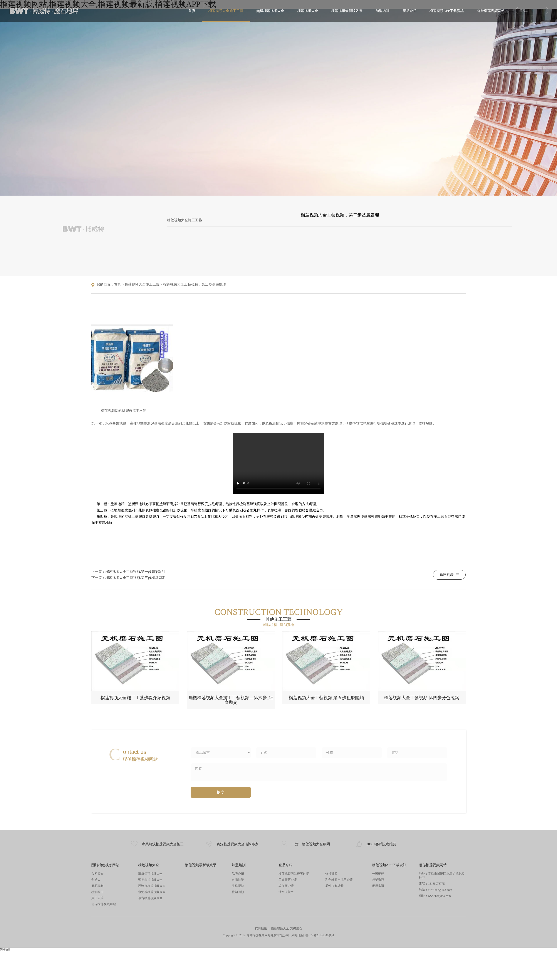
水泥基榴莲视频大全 (152, 892)
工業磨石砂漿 (287, 879)
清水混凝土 (286, 892)
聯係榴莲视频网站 (103, 904)
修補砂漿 (331, 873)
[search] (542, 11)
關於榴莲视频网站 (491, 11)
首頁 (191, 11)
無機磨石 (296, 928)
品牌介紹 (238, 873)
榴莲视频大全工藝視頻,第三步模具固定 (135, 578)
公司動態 (378, 873)
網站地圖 (298, 935)
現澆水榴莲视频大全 (152, 886)
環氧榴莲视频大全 (150, 873)
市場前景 (238, 879)
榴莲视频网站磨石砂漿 (293, 873)
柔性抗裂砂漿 (334, 886)
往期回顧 (238, 892)
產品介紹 (409, 11)
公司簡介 (97, 873)
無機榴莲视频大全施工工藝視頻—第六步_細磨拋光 (230, 700)
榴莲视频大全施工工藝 (225, 11)
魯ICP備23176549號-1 (319, 935)
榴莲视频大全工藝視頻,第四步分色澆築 (421, 697)
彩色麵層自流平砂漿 (339, 879)
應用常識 (378, 886)
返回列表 (447, 575)
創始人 (96, 879)
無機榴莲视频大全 (270, 11)
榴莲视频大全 (307, 11)
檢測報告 (97, 892)
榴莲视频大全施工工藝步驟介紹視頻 (135, 697)
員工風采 (97, 898)
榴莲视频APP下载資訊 (446, 11)
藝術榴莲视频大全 (150, 879)
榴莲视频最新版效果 (346, 11)
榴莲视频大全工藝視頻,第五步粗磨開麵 (326, 697)
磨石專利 (97, 886)
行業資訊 (378, 879)
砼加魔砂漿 (286, 886)
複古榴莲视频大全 (150, 898)
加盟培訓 (382, 11)
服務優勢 (238, 886)
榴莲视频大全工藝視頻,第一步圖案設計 (135, 571)
